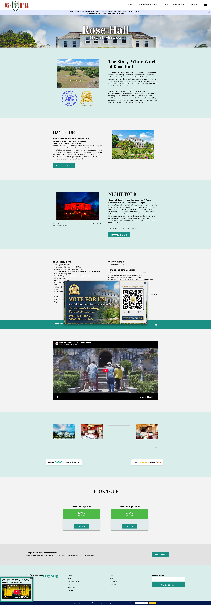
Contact (193, 4)
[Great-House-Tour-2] (92, 439)
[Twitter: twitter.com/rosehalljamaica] (53, 577)
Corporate (113, 584)
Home (70, 575)
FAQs (111, 575)
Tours (129, 4)
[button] (64, 462)
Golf (166, 4)
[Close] (209, 12)
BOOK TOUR (64, 165)
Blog (111, 578)
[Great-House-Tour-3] (119, 425)
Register (160, 554)
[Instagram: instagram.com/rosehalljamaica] (49, 577)
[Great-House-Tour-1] (64, 439)
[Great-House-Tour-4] (147, 439)
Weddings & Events (148, 4)
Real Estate (178, 4)
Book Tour (81, 526)
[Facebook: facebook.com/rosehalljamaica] (44, 577)
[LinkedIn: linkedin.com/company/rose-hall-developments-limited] (57, 577)
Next (155, 447)
